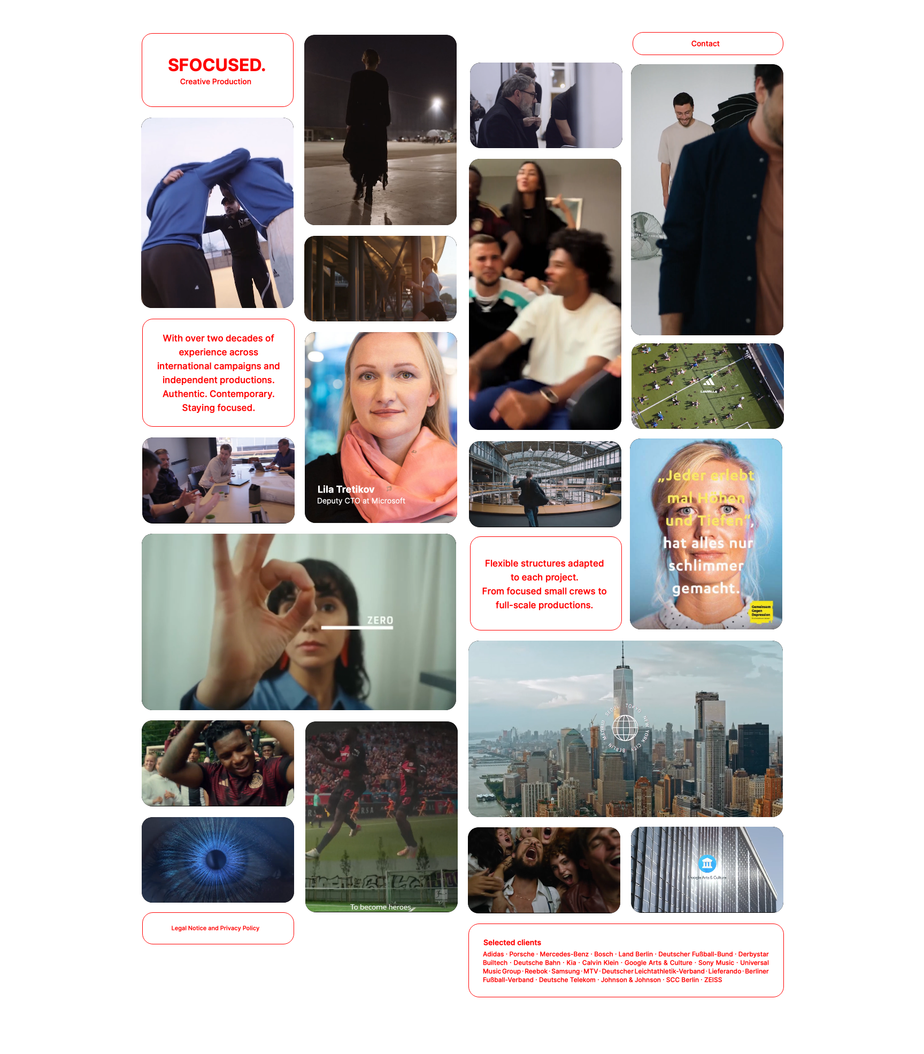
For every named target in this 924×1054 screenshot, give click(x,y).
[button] (219, 946)
